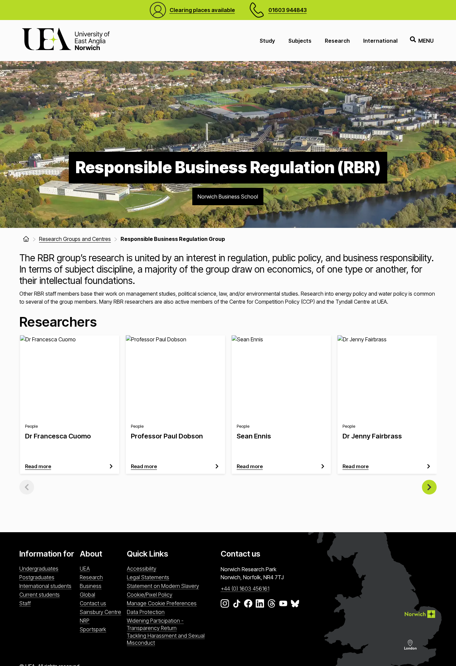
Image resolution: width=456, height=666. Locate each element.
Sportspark (93, 629)
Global (87, 594)
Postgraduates (36, 577)
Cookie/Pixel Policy (149, 594)
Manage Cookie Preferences (162, 603)
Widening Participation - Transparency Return (155, 624)
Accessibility (141, 568)
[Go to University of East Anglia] (66, 40)
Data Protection (146, 612)
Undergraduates (38, 568)
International (380, 40)
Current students (39, 594)
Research (337, 40)
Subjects (299, 40)
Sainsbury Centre (100, 612)
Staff (25, 603)
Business (90, 586)
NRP (84, 620)
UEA (85, 568)
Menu (426, 40)
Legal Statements (148, 577)
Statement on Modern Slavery (163, 586)
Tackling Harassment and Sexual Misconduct (166, 639)
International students (45, 586)
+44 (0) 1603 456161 (245, 588)
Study (267, 40)
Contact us (93, 603)
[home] (26, 239)
